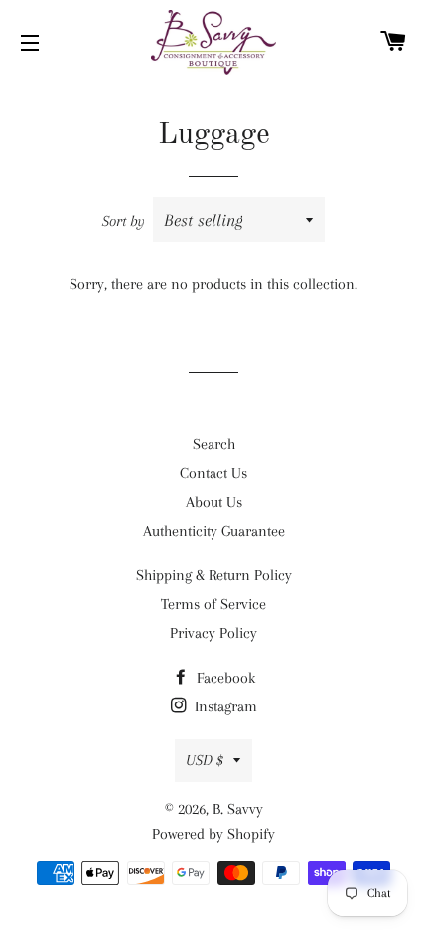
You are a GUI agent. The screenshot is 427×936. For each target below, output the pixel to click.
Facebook (224, 678)
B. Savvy (238, 809)
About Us (214, 502)
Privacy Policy (213, 633)
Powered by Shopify (213, 834)
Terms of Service (213, 604)
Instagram (224, 706)
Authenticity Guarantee (214, 531)
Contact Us (213, 473)
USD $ (204, 760)
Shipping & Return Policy (214, 575)
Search (214, 444)
